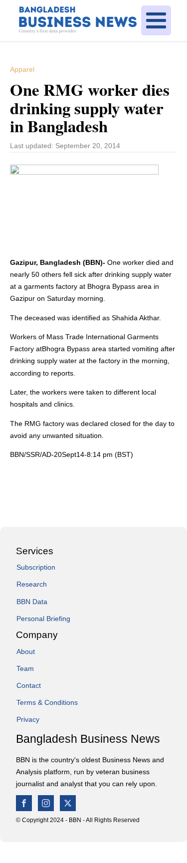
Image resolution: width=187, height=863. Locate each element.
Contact (28, 685)
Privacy (27, 719)
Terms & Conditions (47, 702)
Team (25, 668)
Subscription (35, 567)
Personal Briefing (43, 619)
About (25, 651)
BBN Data (31, 602)
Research (31, 584)
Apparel (22, 69)
